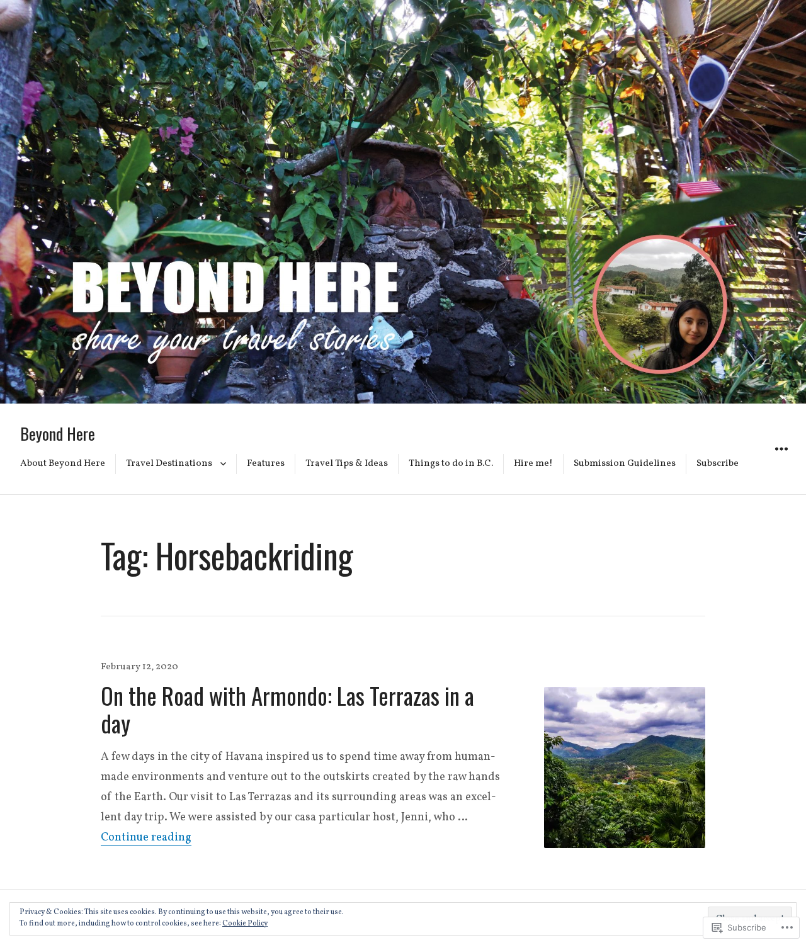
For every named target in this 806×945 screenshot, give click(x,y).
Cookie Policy (245, 924)
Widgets (781, 462)
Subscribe (717, 463)
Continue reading (146, 838)
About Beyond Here (62, 463)
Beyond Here (57, 433)
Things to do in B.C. (451, 463)
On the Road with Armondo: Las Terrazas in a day (287, 709)
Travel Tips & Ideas (346, 463)
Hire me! (533, 463)
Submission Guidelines (625, 463)
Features (266, 463)
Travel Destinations (169, 463)
